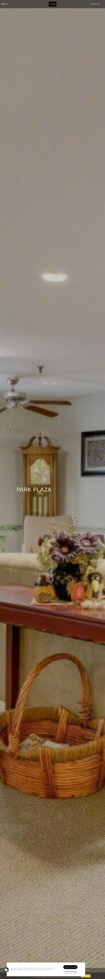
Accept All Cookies (70, 967)
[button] (6, 969)
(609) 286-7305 (95, 4)
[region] (46, 969)
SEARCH (85, 976)
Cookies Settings (70, 971)
